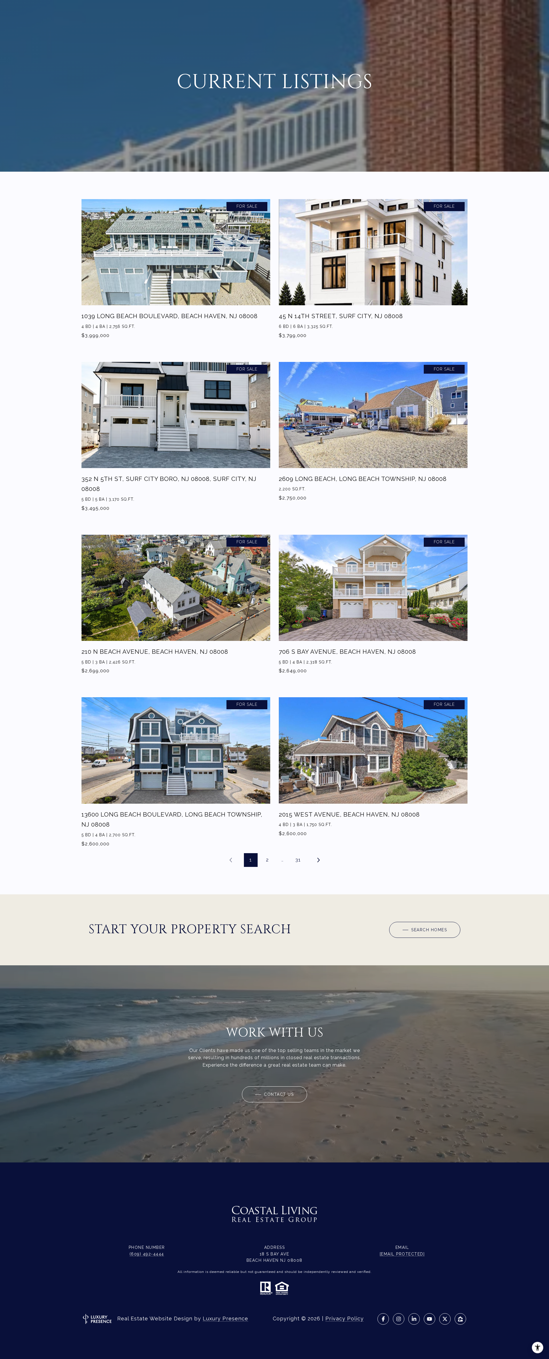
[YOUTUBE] (429, 1319)
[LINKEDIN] (414, 1319)
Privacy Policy (344, 1319)
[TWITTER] (445, 1319)
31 (298, 860)
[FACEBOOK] (383, 1319)
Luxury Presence (225, 1319)
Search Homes (428, 930)
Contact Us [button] (278, 1094)
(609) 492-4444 (147, 1254)
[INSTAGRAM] (398, 1319)
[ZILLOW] (460, 1319)
